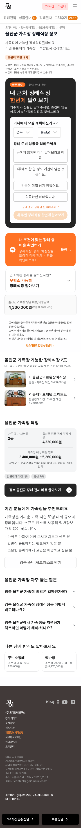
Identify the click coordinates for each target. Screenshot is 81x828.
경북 (19, 132)
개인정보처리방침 (14, 732)
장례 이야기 (11, 718)
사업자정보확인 (13, 737)
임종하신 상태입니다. (40, 197)
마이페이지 (11, 742)
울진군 (45, 132)
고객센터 (9, 746)
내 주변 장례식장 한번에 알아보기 (40, 215)
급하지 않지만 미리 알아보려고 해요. (40, 155)
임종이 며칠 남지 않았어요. (40, 186)
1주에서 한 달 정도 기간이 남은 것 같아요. (41, 172)
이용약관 (9, 727)
